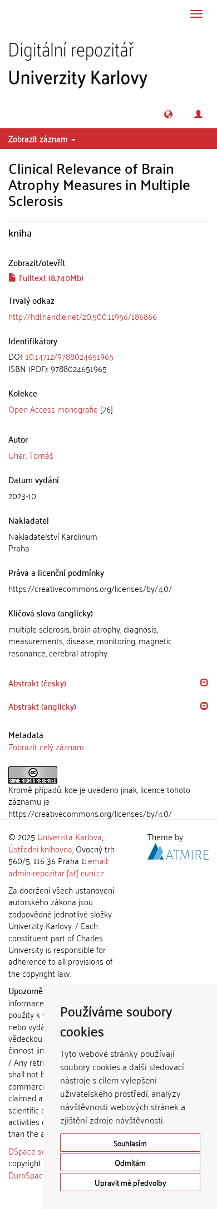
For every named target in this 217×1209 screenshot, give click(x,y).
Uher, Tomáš (30, 455)
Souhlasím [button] (130, 1143)
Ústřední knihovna (40, 848)
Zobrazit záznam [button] (39, 138)
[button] (168, 114)
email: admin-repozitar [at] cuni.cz (58, 866)
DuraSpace (27, 1174)
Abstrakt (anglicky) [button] (42, 706)
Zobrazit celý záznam (46, 746)
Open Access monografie (53, 409)
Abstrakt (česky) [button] (37, 682)
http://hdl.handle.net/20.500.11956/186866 (82, 316)
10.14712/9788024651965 (70, 356)
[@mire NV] (178, 849)
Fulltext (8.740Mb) (50, 277)
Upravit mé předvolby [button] (130, 1182)
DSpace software (38, 1150)
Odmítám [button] (130, 1162)
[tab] (108, 362)
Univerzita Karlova (69, 836)
